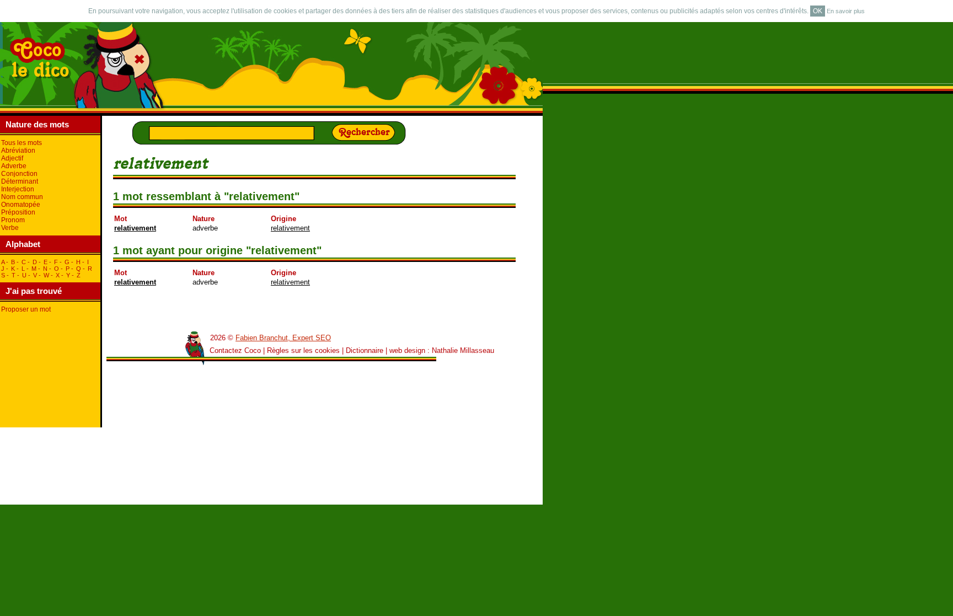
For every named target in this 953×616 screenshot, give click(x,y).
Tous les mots (21, 143)
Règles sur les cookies (303, 350)
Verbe (10, 228)
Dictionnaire (364, 350)
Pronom (13, 220)
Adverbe (13, 166)
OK (817, 11)
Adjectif (12, 158)
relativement (135, 228)
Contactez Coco (235, 350)
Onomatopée (20, 204)
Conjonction (19, 174)
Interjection (17, 189)
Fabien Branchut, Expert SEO (283, 338)
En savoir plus (846, 11)
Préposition (18, 212)
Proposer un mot (26, 309)
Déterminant (19, 181)
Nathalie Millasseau (463, 350)
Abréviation (18, 150)
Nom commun (22, 197)
